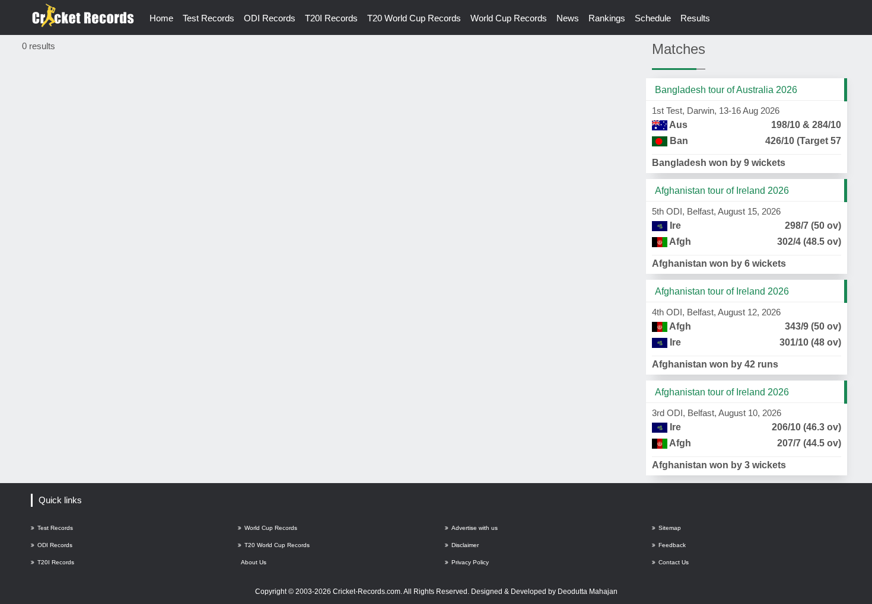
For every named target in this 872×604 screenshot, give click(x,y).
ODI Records (269, 18)
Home (161, 18)
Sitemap (669, 528)
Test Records (208, 18)
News (567, 18)
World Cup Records (508, 18)
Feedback (672, 545)
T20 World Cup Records (414, 18)
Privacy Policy (470, 562)
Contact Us (673, 562)
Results (695, 18)
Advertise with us (474, 528)
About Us (253, 562)
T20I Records (331, 18)
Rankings (606, 18)
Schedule (653, 18)
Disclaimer (465, 545)
